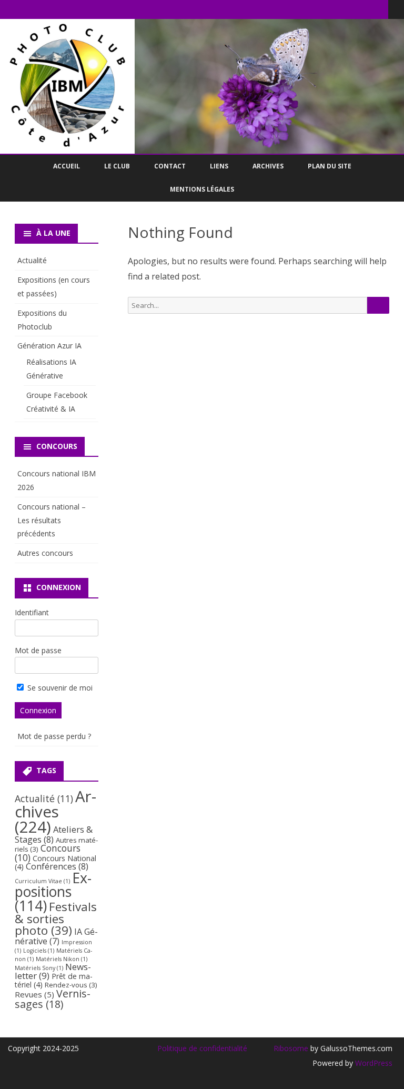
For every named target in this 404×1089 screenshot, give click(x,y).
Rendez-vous (71, 985)
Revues (34, 994)
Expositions (53, 891)
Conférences (57, 866)
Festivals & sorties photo (56, 918)
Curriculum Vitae (42, 881)
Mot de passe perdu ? (54, 736)
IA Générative (56, 936)
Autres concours (45, 553)
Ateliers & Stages (54, 834)
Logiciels (38, 950)
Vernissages (52, 998)
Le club (117, 166)
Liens (219, 166)
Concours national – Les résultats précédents (51, 520)
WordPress (372, 1063)
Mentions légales (202, 189)
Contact (170, 166)
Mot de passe (38, 650)
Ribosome (291, 1048)
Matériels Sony (39, 968)
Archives (268, 166)
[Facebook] (380, 9)
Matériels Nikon (61, 959)
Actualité (32, 260)
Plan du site (329, 166)
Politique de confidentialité (202, 1048)
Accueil (66, 166)
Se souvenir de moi (59, 688)
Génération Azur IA (49, 346)
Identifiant (32, 612)
